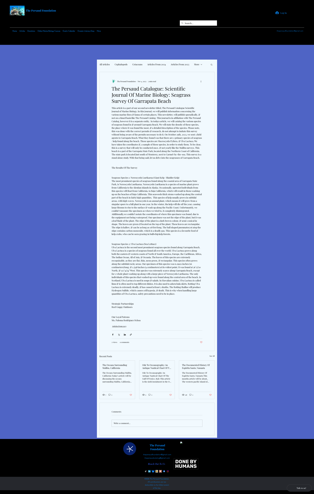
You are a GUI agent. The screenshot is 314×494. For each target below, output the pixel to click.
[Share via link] (131, 334)
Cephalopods (121, 64)
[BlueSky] (153, 471)
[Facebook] (164, 471)
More (196, 64)
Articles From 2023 (180, 64)
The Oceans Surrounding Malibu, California (114, 366)
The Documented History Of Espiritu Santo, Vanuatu (196, 366)
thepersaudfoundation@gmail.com (290, 31)
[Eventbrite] (160, 471)
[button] (211, 64)
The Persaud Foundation (41, 10)
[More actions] (200, 81)
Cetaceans (137, 64)
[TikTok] (145, 471)
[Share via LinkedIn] (125, 334)
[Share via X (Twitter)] (119, 334)
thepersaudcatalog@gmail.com (157, 458)
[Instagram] (168, 471)
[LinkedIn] (149, 471)
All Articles (104, 64)
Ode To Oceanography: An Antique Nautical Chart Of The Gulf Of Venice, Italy (157, 366)
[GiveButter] (157, 471)
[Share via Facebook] (113, 334)
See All (212, 356)
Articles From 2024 (156, 64)
